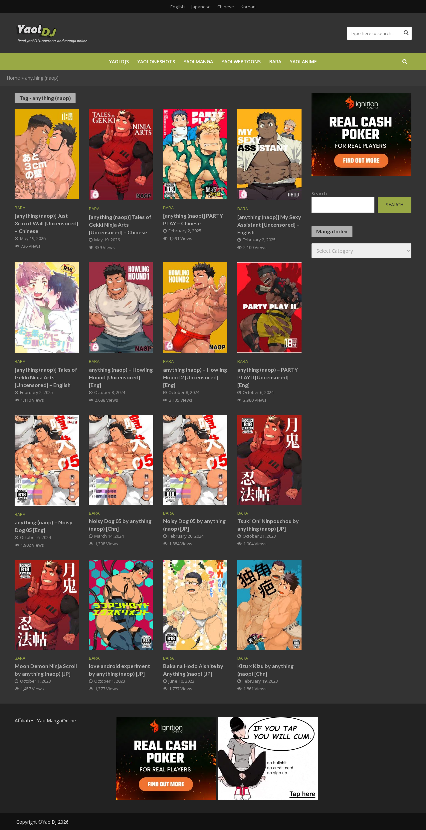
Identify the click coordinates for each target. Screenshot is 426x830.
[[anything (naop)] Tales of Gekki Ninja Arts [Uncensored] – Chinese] (121, 154)
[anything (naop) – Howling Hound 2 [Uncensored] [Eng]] (195, 307)
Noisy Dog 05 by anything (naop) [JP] (194, 525)
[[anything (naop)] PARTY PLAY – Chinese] (195, 153)
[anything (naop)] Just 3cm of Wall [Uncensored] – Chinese (46, 223)
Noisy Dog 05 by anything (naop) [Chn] (120, 525)
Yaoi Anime (303, 61)
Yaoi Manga (198, 61)
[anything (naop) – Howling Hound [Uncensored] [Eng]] (121, 307)
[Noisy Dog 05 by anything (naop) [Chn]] (121, 459)
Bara (275, 61)
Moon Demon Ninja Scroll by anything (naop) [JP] (46, 670)
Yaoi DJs (119, 61)
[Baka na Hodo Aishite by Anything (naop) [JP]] (195, 604)
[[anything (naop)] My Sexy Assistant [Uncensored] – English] (269, 154)
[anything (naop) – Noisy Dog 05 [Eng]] (47, 459)
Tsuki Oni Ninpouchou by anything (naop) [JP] (268, 525)
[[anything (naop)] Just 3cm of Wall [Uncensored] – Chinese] (47, 153)
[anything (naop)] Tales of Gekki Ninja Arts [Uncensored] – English (46, 377)
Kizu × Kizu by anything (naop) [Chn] (265, 670)
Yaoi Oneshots (156, 61)
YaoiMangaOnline (56, 720)
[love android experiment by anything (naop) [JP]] (121, 604)
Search (319, 193)
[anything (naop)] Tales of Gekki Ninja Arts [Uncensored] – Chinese (120, 224)
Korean (248, 7)
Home (13, 78)
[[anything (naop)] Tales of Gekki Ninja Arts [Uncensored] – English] (47, 307)
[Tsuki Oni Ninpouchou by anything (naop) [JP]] (269, 459)
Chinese (225, 7)
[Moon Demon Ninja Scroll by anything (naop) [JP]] (47, 604)
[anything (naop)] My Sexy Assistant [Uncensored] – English (269, 224)
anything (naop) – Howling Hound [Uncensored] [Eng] (121, 377)
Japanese (201, 7)
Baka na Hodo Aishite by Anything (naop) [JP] (193, 670)
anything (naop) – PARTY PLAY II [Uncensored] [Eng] (267, 377)
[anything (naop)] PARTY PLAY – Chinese (193, 219)
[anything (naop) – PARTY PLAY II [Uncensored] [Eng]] (269, 307)
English (177, 7)
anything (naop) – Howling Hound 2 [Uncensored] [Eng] (195, 377)
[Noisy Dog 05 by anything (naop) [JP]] (195, 459)
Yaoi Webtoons (241, 61)
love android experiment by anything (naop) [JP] (119, 670)
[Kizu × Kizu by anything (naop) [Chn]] (269, 604)
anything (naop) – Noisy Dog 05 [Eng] (44, 526)
